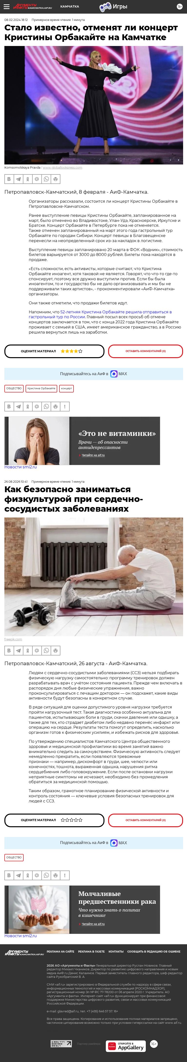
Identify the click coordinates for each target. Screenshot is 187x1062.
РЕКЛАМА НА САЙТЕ (60, 951)
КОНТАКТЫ (116, 951)
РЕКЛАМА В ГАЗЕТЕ (91, 951)
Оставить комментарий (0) (146, 351)
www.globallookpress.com (62, 167)
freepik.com (13, 639)
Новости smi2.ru (20, 467)
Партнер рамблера (88, 1043)
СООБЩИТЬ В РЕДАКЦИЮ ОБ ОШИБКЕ (153, 951)
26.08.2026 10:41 (16, 481)
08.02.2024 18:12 (16, 20)
